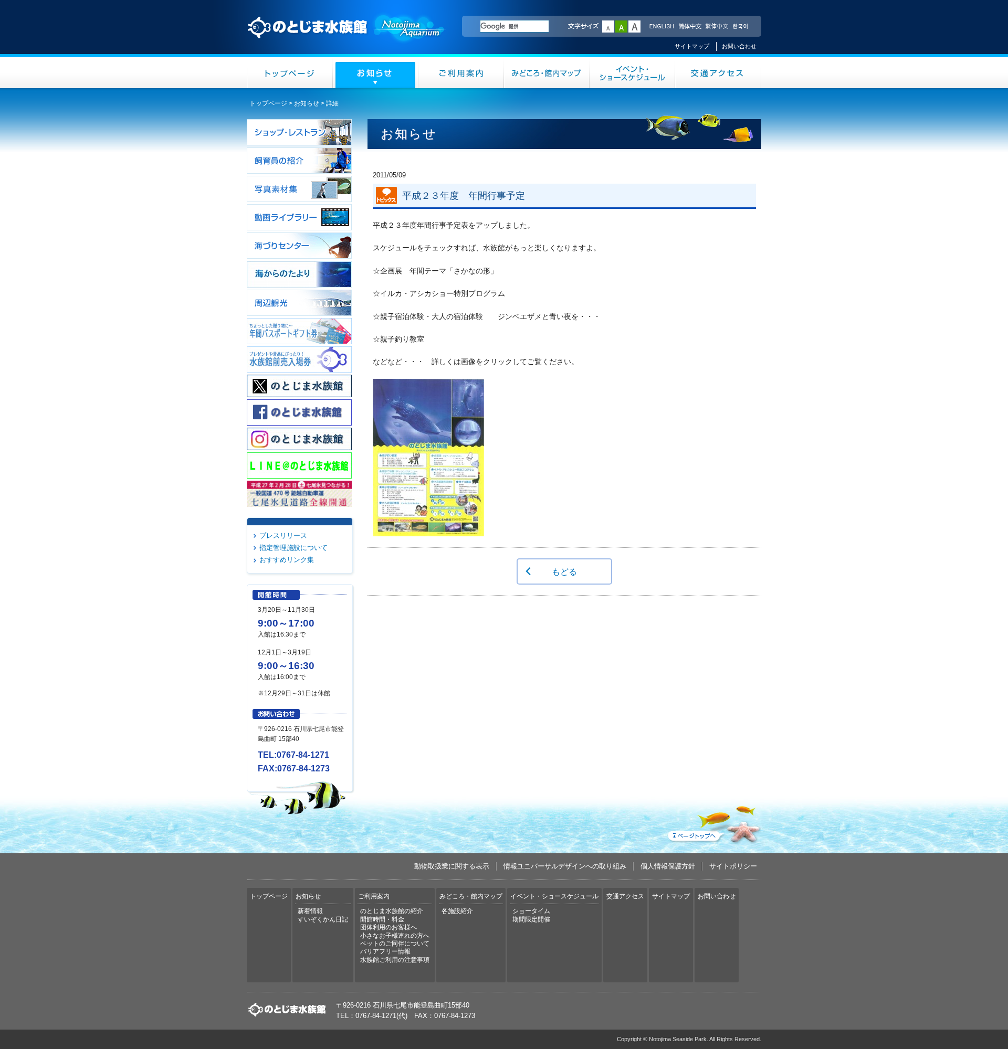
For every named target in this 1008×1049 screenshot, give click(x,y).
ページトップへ (713, 822)
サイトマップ (692, 46)
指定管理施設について (293, 548)
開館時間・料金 (382, 919)
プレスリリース (283, 535)
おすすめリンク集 (286, 560)
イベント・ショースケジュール (632, 72)
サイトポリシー (733, 866)
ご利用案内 (461, 72)
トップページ (290, 72)
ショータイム (531, 911)
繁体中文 (716, 27)
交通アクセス (718, 72)
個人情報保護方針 (667, 866)
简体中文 (689, 27)
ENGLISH (661, 27)
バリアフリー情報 (385, 951)
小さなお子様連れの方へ (394, 935)
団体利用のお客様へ (388, 927)
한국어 (741, 27)
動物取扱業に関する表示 (451, 866)
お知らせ (375, 72)
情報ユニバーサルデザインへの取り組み (564, 866)
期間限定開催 (531, 919)
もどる (564, 571)
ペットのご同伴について (394, 943)
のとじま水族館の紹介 (391, 911)
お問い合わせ (739, 46)
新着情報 (310, 911)
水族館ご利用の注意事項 (394, 959)
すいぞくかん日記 (323, 919)
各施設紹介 (457, 911)
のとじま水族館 (346, 37)
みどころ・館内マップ (547, 72)
